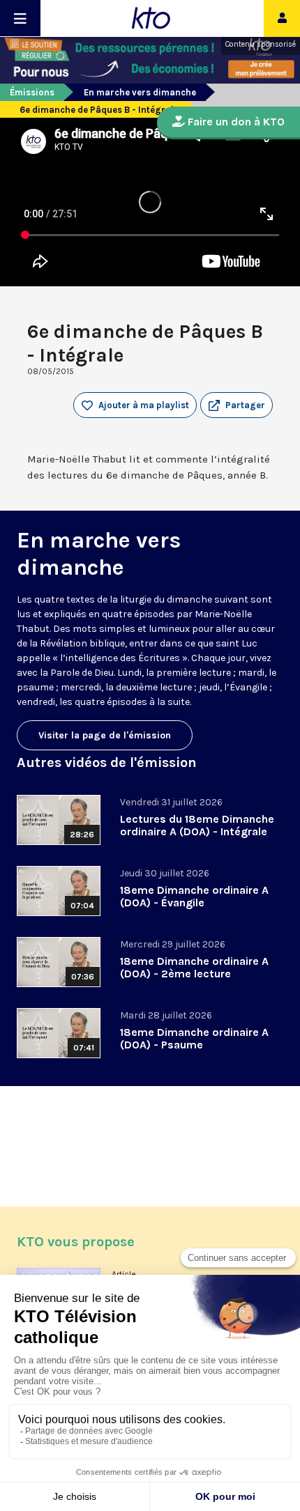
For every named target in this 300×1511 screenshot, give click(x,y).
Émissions (32, 92)
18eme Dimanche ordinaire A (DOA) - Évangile (194, 896)
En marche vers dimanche (140, 92)
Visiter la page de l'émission (104, 735)
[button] (236, 405)
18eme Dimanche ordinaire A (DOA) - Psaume (194, 1038)
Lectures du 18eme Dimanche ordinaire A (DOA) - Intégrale (197, 825)
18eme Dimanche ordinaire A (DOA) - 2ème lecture (194, 967)
